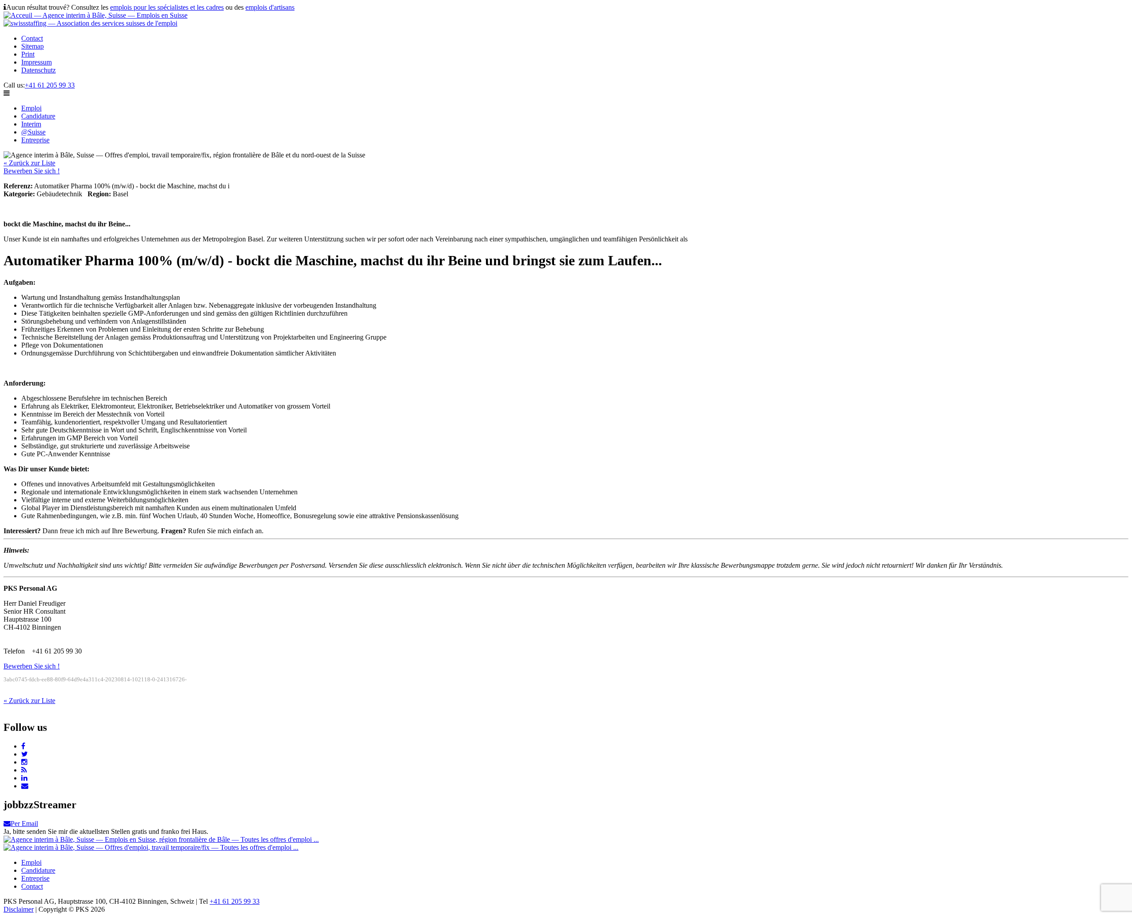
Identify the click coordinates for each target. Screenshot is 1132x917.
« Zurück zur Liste (29, 163)
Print (27, 54)
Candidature (38, 116)
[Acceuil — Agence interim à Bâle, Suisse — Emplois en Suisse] (95, 15)
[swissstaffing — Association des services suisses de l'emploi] (90, 23)
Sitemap (32, 46)
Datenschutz (38, 70)
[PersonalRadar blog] (24, 770)
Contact (32, 38)
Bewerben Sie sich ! (32, 171)
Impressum (36, 62)
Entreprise (35, 140)
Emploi (31, 108)
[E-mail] (24, 786)
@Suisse (33, 132)
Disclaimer (19, 909)
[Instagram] (24, 762)
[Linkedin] (24, 778)
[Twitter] (24, 754)
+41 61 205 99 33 (50, 85)
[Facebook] (23, 746)
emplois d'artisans (269, 7)
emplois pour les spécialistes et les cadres (167, 7)
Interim (31, 124)
